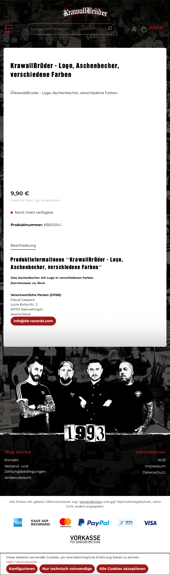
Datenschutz (154, 472)
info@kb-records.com (33, 321)
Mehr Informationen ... (23, 562)
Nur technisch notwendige (67, 569)
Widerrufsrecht (17, 478)
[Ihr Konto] (134, 29)
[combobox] (71, 29)
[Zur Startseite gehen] (85, 11)
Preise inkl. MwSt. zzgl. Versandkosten (35, 200)
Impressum (155, 466)
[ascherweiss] (85, 138)
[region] (85, 138)
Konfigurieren (22, 569)
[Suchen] (109, 28)
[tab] (23, 246)
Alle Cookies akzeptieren (122, 569)
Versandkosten (90, 502)
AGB (162, 460)
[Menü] (8, 27)
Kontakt (11, 460)
